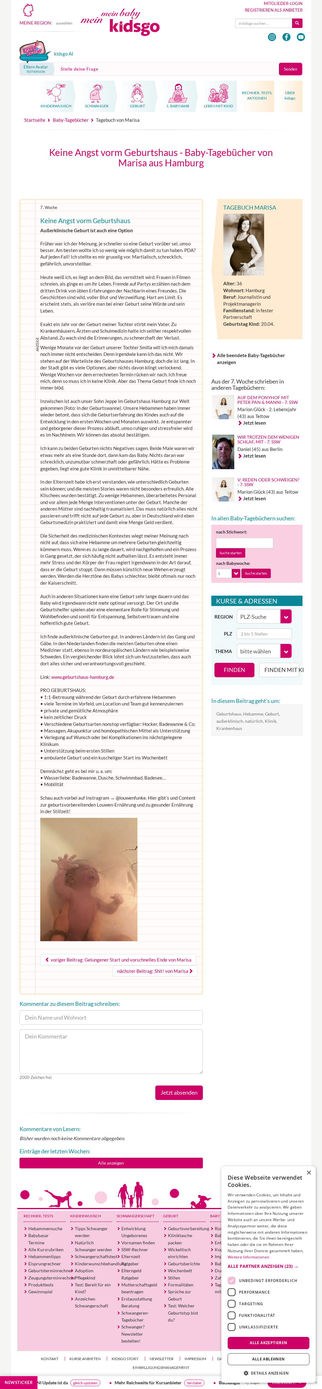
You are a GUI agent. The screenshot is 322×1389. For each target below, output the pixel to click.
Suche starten (230, 552)
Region (223, 616)
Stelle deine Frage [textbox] (79, 69)
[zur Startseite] (125, 27)
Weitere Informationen (248, 1257)
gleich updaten (55, 1383)
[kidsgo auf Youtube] (301, 37)
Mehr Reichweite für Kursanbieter (117, 1382)
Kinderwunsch (85, 1216)
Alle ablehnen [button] (268, 1359)
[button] (268, 1266)
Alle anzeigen (111, 1163)
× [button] (308, 1173)
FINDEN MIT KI (281, 669)
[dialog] (268, 1274)
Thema (223, 651)
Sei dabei (164, 1383)
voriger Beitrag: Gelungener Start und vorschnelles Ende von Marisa (121, 960)
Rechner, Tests (38, 1216)
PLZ (228, 633)
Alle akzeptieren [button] (268, 1342)
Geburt (170, 1216)
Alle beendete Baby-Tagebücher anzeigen (251, 358)
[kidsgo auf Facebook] (286, 37)
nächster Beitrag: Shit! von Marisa (152, 971)
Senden (290, 69)
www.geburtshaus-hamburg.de (82, 677)
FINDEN (234, 669)
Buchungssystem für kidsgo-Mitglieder (226, 1382)
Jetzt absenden (179, 1092)
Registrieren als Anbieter (274, 10)
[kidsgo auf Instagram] (272, 37)
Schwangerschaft (135, 1216)
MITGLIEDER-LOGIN (283, 3)
